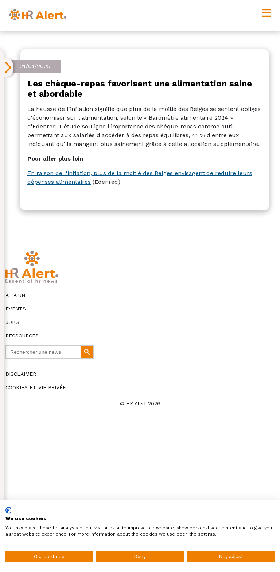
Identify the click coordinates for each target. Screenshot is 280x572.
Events (15, 309)
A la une (16, 295)
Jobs (12, 322)
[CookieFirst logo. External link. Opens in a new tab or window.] (8, 510)
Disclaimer (20, 374)
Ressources (22, 336)
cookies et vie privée (35, 387)
